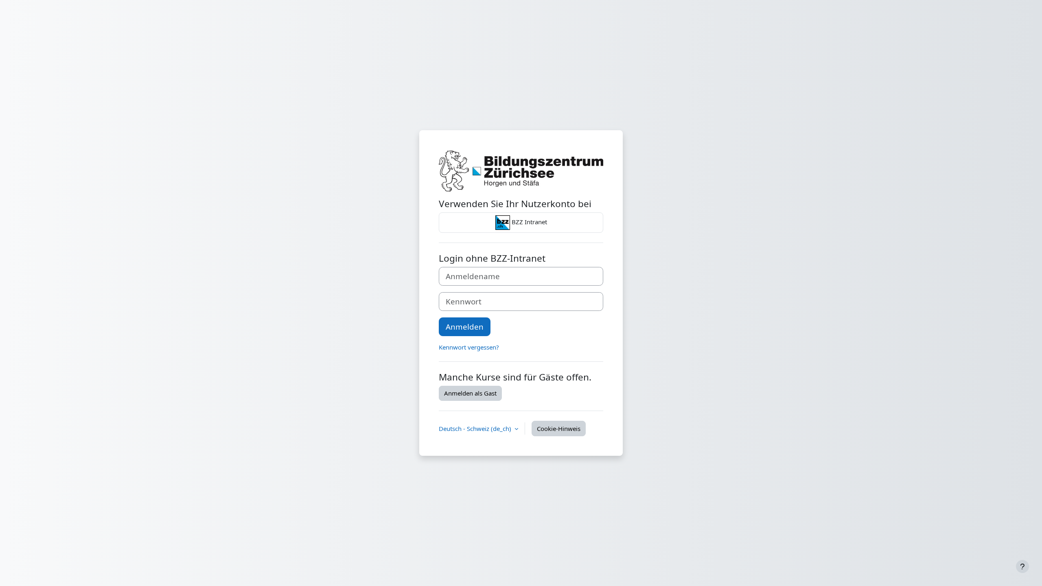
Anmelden (465, 326)
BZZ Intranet (528, 222)
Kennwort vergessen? (469, 347)
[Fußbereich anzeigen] (1022, 566)
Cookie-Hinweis (558, 428)
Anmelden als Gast (470, 393)
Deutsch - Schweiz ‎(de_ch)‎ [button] (476, 428)
